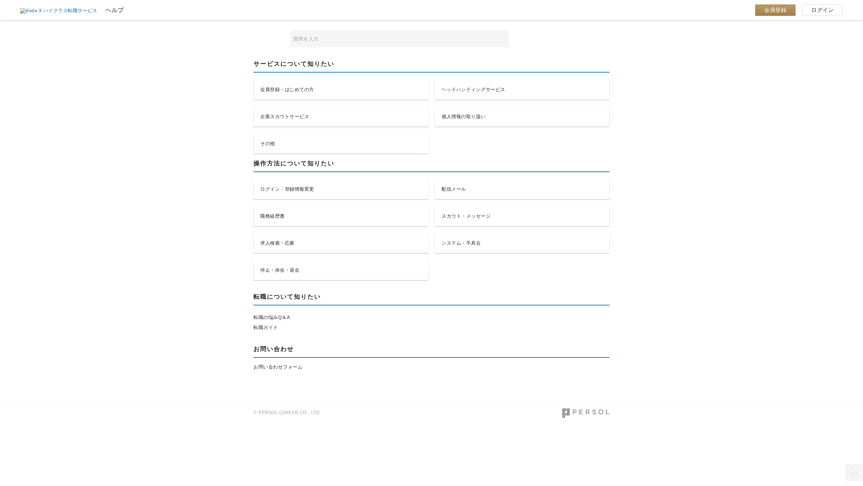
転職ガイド (266, 327)
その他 (267, 143)
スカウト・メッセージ (466, 216)
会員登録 (775, 10)
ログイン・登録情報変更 (287, 189)
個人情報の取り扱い (464, 116)
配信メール (454, 189)
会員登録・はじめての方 (287, 89)
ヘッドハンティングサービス (473, 89)
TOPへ (854, 472)
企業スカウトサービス (284, 116)
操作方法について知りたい (294, 163)
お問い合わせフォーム (278, 367)
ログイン (822, 10)
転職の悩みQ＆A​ (272, 317)
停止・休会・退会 (279, 270)
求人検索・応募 (277, 243)
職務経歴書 (272, 216)
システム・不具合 (461, 243)
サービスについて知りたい (294, 64)
